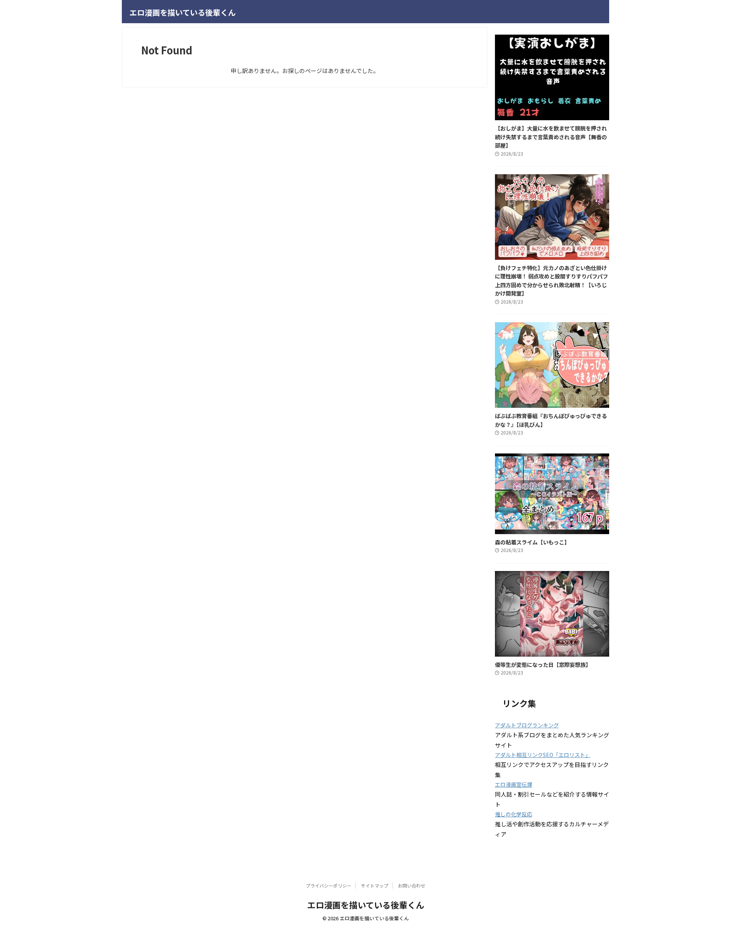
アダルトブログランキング (527, 725)
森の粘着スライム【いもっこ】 (532, 542)
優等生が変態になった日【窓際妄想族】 (543, 664)
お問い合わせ (411, 885)
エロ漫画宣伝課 (513, 784)
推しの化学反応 (513, 814)
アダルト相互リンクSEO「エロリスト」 (543, 755)
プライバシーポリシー (328, 885)
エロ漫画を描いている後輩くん (182, 12)
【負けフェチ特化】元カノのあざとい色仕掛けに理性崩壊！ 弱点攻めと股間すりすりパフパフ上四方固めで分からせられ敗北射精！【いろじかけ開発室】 (551, 280)
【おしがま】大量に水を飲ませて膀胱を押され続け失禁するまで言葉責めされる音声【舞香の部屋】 (551, 136)
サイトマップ (374, 885)
